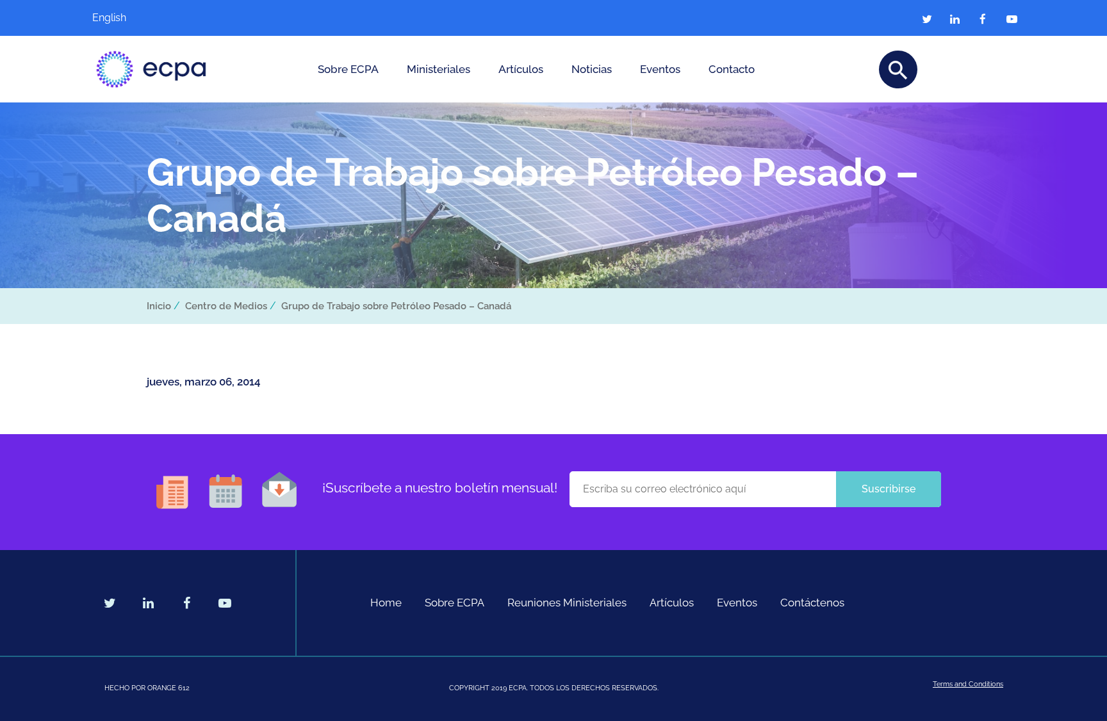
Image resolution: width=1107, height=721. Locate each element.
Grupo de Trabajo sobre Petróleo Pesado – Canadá (396, 306)
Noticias (591, 69)
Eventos (660, 69)
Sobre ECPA (348, 69)
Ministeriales (438, 69)
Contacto (732, 69)
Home (386, 602)
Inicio (159, 306)
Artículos (520, 69)
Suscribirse (888, 489)
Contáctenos (812, 602)
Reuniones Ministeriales (567, 602)
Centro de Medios (226, 306)
